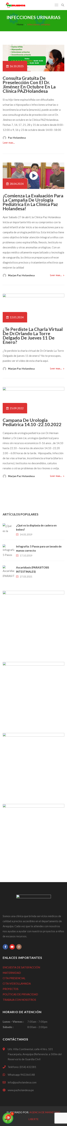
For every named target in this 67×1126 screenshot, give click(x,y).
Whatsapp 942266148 (21, 1074)
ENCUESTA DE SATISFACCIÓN (21, 967)
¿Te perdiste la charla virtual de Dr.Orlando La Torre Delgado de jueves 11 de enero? (33, 335)
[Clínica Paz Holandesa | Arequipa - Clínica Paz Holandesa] (15, 5)
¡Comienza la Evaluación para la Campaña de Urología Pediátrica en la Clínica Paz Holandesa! (33, 202)
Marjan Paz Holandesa (21, 275)
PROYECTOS (10, 988)
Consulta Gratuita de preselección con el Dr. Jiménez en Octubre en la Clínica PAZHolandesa (29, 84)
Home (20, 24)
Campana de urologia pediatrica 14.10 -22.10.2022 (32, 422)
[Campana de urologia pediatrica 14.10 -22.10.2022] (33, 400)
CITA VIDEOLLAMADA (17, 983)
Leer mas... (9, 142)
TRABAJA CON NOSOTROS (19, 999)
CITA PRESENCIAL (14, 978)
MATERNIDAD (12, 972)
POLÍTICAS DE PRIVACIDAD (20, 994)
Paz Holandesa (17, 137)
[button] (8, 1118)
